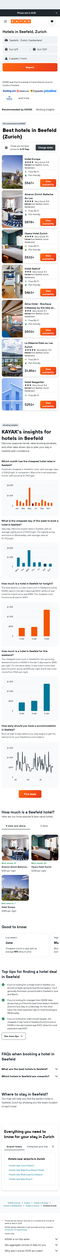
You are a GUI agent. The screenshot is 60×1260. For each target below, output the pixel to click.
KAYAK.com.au (14, 1203)
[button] (56, 12)
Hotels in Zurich (32, 1205)
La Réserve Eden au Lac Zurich (39, 344)
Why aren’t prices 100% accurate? (24, 1250)
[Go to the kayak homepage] (21, 21)
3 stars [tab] (44, 825)
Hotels (27, 1203)
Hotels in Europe (41, 1203)
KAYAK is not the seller (17, 1239)
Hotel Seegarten (34, 382)
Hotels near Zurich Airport (21, 1165)
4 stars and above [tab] (16, 825)
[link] (30, 794)
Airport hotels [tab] (14, 1146)
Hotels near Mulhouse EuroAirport (26, 1174)
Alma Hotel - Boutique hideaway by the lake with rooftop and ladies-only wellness (40, 306)
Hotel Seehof (32, 268)
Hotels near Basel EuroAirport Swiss (26, 1170)
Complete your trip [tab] (37, 1146)
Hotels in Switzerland (13, 1205)
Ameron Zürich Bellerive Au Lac (39, 196)
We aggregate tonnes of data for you (25, 1244)
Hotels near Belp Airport (20, 1179)
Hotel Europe (32, 159)
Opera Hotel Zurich (36, 233)
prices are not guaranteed (16, 1229)
